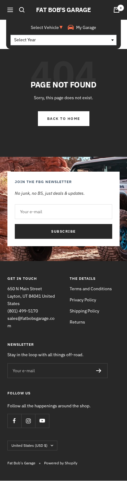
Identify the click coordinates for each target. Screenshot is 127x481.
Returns (77, 322)
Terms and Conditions (91, 288)
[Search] (22, 10)
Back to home (63, 118)
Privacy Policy (83, 300)
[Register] (98, 371)
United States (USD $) (29, 445)
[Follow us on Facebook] (14, 421)
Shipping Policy (84, 311)
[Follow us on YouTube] (42, 421)
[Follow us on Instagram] (28, 421)
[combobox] (63, 40)
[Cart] (116, 10)
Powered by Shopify (60, 463)
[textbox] (63, 40)
